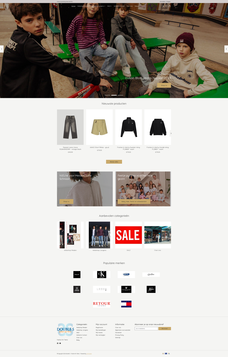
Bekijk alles (114, 162)
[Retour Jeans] (101, 304)
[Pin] (166, 354)
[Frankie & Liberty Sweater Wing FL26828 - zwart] (128, 127)
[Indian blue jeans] (77, 289)
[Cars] (126, 275)
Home (73, 6)
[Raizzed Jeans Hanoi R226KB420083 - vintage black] (70, 127)
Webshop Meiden (70, 250)
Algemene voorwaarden (122, 330)
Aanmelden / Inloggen (165, 1)
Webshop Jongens (99, 250)
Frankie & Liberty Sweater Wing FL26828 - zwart (128, 148)
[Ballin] (77, 275)
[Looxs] (101, 289)
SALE (128, 250)
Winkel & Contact (119, 6)
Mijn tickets (99, 332)
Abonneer (165, 328)
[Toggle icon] (163, 6)
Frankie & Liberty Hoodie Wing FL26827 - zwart (158, 148)
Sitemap (117, 337)
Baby (78, 340)
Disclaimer (118, 332)
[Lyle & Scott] (126, 289)
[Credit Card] (169, 354)
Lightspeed (89, 353)
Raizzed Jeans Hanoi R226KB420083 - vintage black (70, 148)
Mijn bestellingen (101, 330)
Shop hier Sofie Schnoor (114, 85)
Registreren (99, 327)
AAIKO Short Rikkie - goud (99, 147)
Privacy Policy (119, 335)
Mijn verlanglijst (100, 335)
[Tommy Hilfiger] (126, 304)
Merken (143, 6)
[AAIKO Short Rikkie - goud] (99, 127)
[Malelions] (151, 289)
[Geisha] (151, 275)
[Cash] (163, 354)
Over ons (130, 6)
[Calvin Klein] (101, 275)
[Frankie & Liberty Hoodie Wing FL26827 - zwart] (157, 127)
